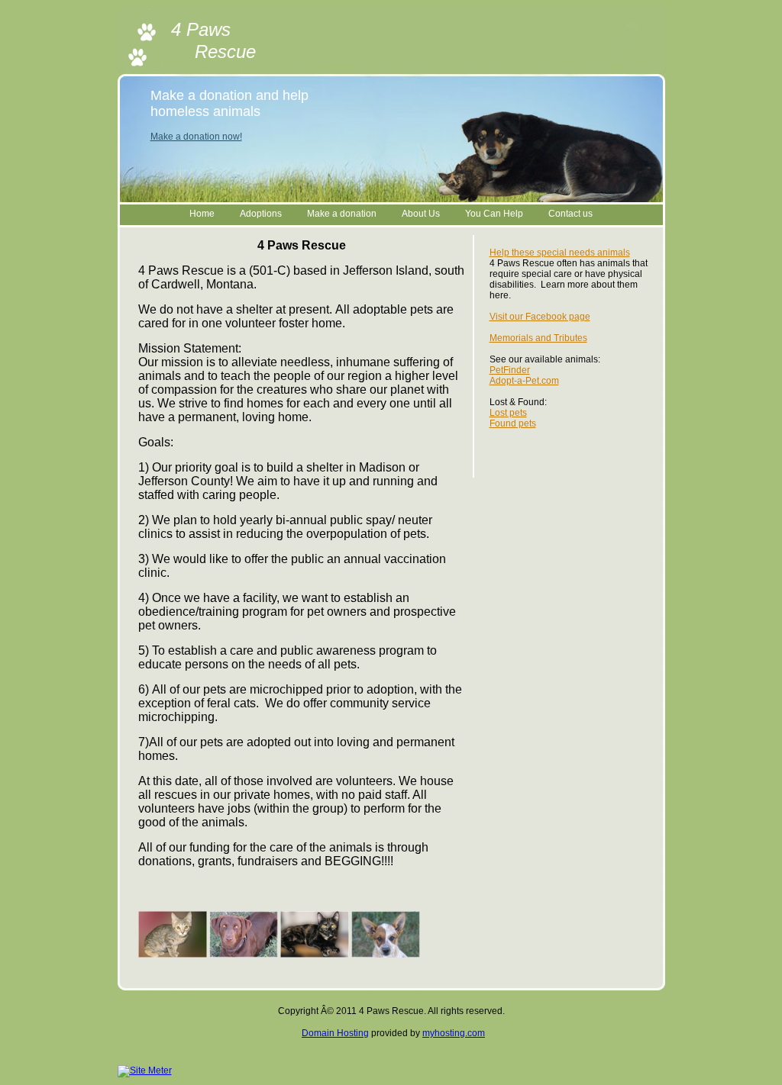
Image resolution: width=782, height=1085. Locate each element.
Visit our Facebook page (540, 316)
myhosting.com (453, 1033)
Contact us (570, 213)
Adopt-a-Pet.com (524, 380)
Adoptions (261, 213)
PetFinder (510, 370)
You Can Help (494, 213)
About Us (421, 213)
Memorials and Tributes (538, 338)
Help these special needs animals (560, 252)
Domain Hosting (335, 1033)
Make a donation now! (196, 136)
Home (202, 213)
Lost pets (508, 412)
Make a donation (341, 213)
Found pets (513, 423)
